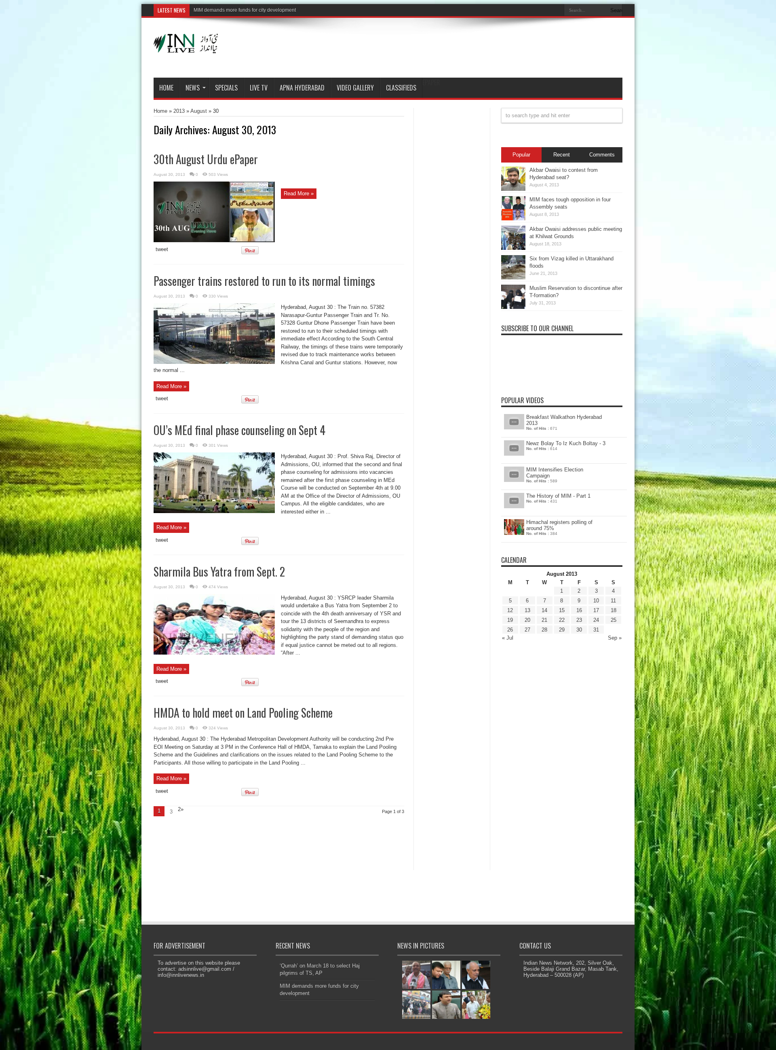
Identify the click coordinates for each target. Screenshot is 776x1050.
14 (544, 610)
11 (613, 601)
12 (510, 610)
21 (544, 620)
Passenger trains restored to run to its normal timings (264, 281)
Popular (521, 155)
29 (562, 630)
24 (596, 620)
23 (579, 620)
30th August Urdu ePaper (206, 159)
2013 (179, 111)
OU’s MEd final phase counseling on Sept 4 (239, 430)
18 (613, 610)
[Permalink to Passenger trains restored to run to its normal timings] (214, 362)
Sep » (615, 638)
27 (527, 630)
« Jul (507, 638)
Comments (602, 155)
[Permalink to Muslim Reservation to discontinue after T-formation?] (513, 307)
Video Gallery (355, 88)
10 (596, 601)
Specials (226, 88)
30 (579, 630)
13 (527, 610)
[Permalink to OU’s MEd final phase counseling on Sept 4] (214, 511)
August (198, 111)
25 (613, 620)
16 (579, 610)
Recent (561, 155)
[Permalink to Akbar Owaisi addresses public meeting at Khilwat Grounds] (513, 248)
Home (166, 88)
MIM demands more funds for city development (245, 10)
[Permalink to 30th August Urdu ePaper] (214, 240)
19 (510, 620)
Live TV (259, 88)
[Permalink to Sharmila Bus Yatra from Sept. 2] (214, 653)
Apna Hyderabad (302, 88)
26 (510, 630)
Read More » (299, 193)
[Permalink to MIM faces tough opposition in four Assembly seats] (513, 218)
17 (596, 610)
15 (562, 610)
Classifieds (401, 88)
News (193, 88)
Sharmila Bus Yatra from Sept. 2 (219, 571)
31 (596, 630)
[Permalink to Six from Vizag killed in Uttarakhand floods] (513, 278)
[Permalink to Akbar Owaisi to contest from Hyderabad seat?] (513, 189)
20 (527, 620)
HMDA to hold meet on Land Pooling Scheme (243, 712)
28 (544, 630)
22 (562, 620)
